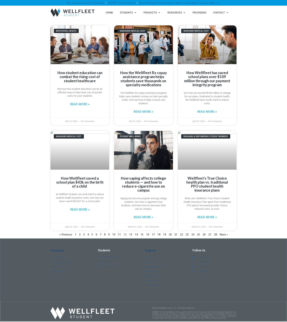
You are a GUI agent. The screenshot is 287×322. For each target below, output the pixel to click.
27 (209, 234)
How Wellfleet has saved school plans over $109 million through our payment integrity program (207, 78)
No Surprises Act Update (85, 2)
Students (126, 12)
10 (113, 234)
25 (198, 234)
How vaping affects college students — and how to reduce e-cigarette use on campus (143, 184)
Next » (224, 234)
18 (158, 234)
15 (142, 234)
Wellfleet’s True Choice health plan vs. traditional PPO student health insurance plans (207, 184)
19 (164, 234)
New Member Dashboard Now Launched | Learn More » (179, 2)
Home (109, 12)
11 (119, 234)
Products (150, 12)
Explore (150, 250)
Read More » (80, 104)
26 (204, 234)
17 (153, 234)
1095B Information (122, 2)
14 (136, 234)
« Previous (65, 234)
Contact (219, 12)
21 (175, 234)
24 (192, 234)
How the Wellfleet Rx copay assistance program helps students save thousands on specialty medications (143, 78)
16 (147, 234)
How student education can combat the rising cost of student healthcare (79, 76)
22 (181, 234)
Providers (199, 12)
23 (187, 234)
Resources (174, 12)
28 (215, 234)
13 (130, 234)
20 (170, 234)
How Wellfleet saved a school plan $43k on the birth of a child (79, 182)
